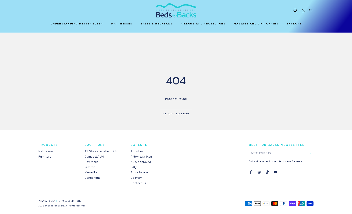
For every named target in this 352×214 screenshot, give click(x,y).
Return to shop (176, 113)
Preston (90, 167)
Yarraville (91, 172)
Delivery (136, 177)
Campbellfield (94, 156)
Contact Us (138, 183)
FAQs (134, 167)
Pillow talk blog (141, 156)
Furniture (44, 156)
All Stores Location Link (101, 151)
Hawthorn (91, 162)
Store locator (140, 172)
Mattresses (46, 151)
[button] (295, 10)
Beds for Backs (55, 205)
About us (137, 151)
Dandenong (92, 177)
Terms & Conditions (69, 200)
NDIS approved (141, 162)
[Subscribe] (311, 153)
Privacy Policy (46, 200)
